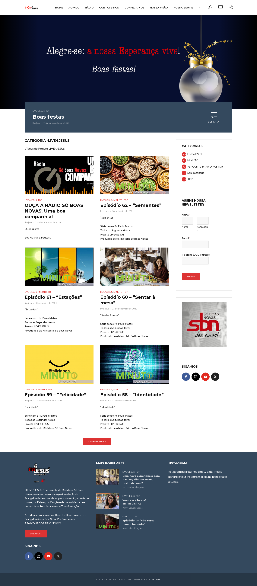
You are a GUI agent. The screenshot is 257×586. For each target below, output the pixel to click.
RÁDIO (89, 7)
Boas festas (48, 117)
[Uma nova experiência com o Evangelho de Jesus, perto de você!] (107, 476)
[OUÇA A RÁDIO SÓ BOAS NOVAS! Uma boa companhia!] (59, 175)
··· (199, 7)
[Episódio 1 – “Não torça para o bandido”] (107, 521)
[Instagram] (196, 377)
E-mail (186, 238)
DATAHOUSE (154, 579)
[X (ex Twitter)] (215, 377)
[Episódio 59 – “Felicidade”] (59, 364)
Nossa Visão (159, 7)
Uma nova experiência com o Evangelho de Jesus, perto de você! (141, 479)
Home (59, 7)
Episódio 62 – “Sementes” (130, 205)
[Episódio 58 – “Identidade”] (134, 364)
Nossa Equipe (183, 7)
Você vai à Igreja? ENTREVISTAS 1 (134, 501)
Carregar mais (97, 441)
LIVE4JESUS (39, 110)
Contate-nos (109, 7)
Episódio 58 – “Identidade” (132, 394)
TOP (48, 110)
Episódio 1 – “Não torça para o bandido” (138, 522)
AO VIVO (73, 7)
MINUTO (117, 200)
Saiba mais (36, 533)
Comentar (214, 121)
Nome (186, 214)
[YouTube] (205, 377)
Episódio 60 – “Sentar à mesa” (127, 300)
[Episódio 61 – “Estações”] (59, 267)
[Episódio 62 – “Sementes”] (134, 175)
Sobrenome (202, 228)
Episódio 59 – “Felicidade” (55, 394)
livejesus (37, 123)
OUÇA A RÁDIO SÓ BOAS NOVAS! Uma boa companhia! (54, 211)
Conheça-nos (134, 7)
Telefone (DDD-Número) (196, 254)
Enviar (191, 276)
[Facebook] (186, 377)
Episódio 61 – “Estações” (53, 297)
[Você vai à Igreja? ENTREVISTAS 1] (107, 500)
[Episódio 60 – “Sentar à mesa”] (134, 267)
